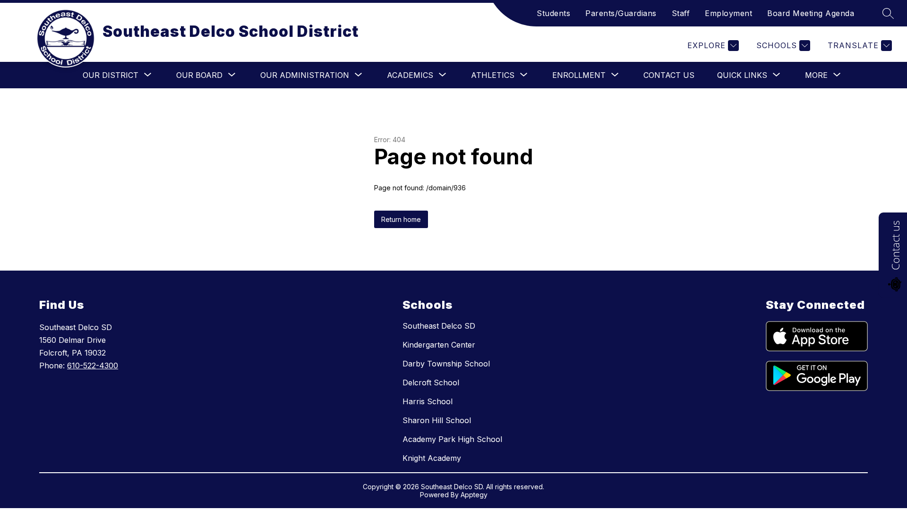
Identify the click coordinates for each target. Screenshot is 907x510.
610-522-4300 (92, 365)
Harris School (427, 401)
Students (553, 13)
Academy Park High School (452, 439)
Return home (401, 219)
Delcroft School (430, 382)
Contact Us (668, 75)
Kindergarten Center (438, 344)
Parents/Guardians (621, 13)
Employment (728, 13)
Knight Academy (431, 458)
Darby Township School (446, 363)
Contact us (895, 245)
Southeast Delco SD (438, 326)
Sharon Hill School (436, 420)
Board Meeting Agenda (810, 13)
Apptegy (474, 495)
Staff (681, 13)
